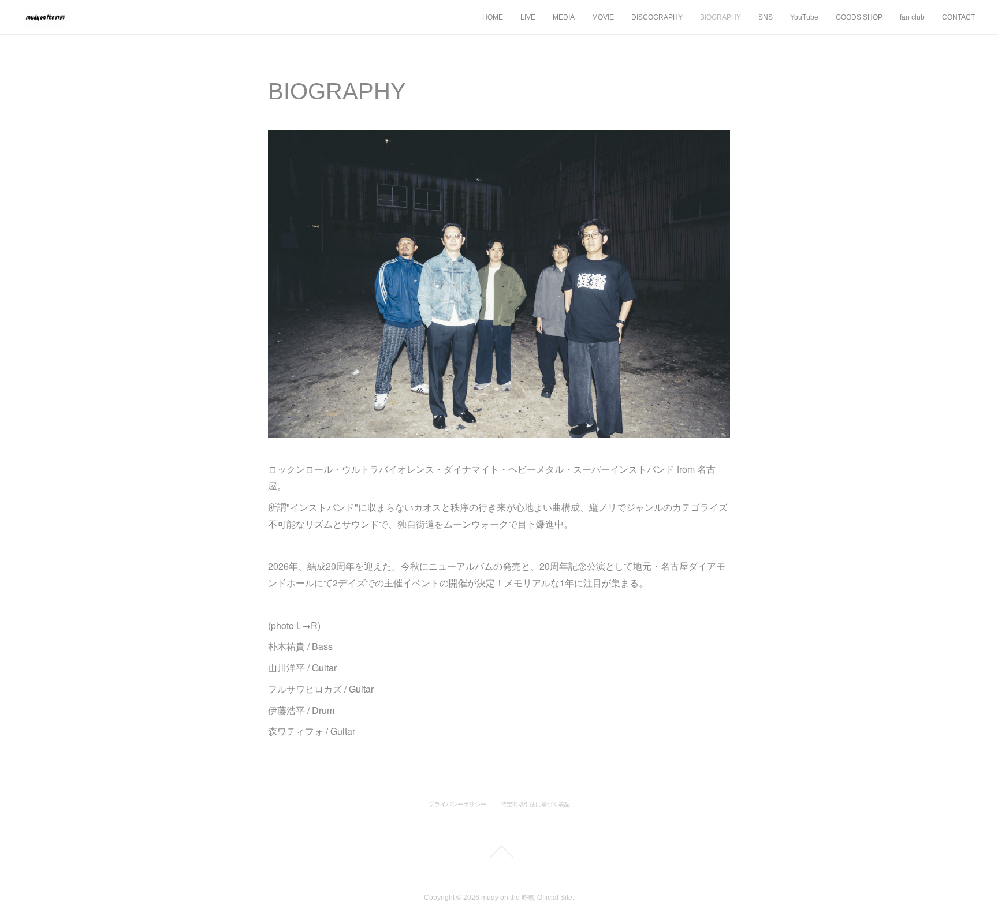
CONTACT (958, 17)
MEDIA (564, 17)
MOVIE (603, 17)
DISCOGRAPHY (657, 17)
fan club (912, 17)
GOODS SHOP (859, 17)
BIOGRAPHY (720, 17)
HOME (492, 17)
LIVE (527, 17)
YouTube (804, 17)
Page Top (499, 851)
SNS (765, 17)
